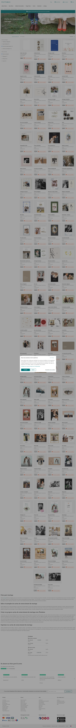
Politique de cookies (25, 366)
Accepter (25, 369)
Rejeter (33, 369)
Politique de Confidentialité (34, 366)
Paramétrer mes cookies (50, 369)
